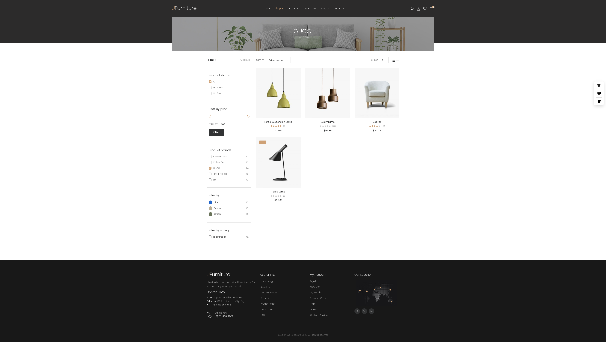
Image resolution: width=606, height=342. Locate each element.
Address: (211, 301)
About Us (293, 8)
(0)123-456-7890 (224, 316)
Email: (210, 297)
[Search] (413, 8)
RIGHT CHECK (220, 174)
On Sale (217, 93)
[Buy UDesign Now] (599, 101)
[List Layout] (397, 60)
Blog (323, 8)
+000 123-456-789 (221, 305)
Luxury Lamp (328, 121)
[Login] (418, 8)
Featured (218, 87)
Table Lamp (278, 191)
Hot (263, 142)
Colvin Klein (219, 162)
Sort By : (260, 60)
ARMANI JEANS (220, 156)
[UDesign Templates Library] (599, 93)
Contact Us (310, 8)
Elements (339, 8)
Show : (374, 60)
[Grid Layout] (393, 60)
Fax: (209, 305)
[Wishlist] (425, 9)
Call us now (220, 312)
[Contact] (209, 315)
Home (266, 8)
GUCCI (216, 168)
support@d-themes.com (228, 297)
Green (217, 214)
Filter (216, 132)
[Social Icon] (357, 311)
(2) (229, 236)
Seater (377, 121)
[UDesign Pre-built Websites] (599, 85)
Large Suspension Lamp (278, 121)
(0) (334, 126)
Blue (216, 202)
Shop (278, 8)
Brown (217, 208)
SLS (215, 179)
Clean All (245, 59)
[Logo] (184, 8)
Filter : (212, 60)
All (214, 81)
